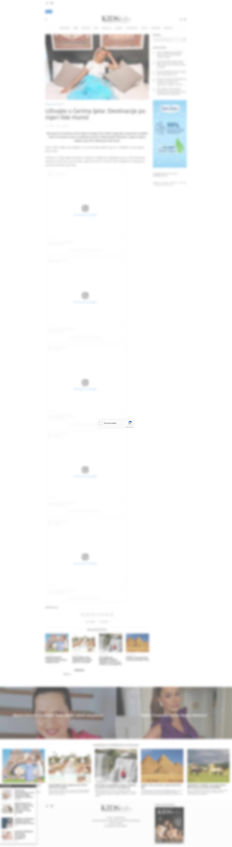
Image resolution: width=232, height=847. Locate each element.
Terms (131, 427)
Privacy (127, 427)
